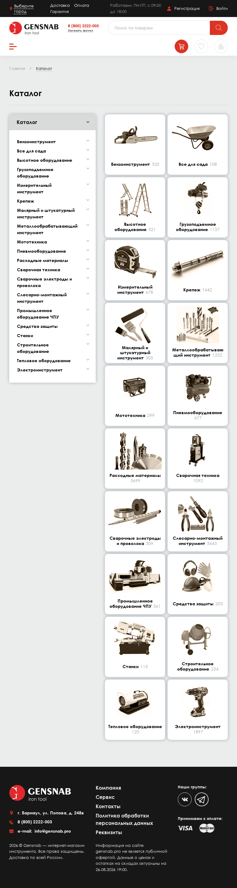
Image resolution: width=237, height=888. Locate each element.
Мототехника (32, 241)
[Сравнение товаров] (221, 46)
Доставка (60, 5)
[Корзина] (181, 46)
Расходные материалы (42, 260)
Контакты (108, 806)
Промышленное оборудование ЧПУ (38, 314)
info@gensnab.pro (52, 831)
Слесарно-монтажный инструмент (42, 298)
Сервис (105, 797)
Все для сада (31, 150)
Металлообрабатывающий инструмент (47, 229)
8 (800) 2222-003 (83, 26)
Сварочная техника (38, 269)
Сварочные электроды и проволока (44, 282)
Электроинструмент (40, 369)
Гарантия (59, 11)
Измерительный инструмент (34, 188)
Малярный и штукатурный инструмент (46, 213)
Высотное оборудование (44, 160)
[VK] (185, 799)
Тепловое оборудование (44, 360)
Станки (25, 335)
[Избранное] (201, 46)
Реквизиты (109, 832)
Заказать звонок (80, 30)
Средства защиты (37, 326)
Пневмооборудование (41, 251)
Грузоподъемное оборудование (35, 172)
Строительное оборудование (33, 348)
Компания (108, 788)
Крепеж (25, 201)
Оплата (81, 5)
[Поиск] (219, 28)
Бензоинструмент (36, 141)
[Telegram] (202, 799)
